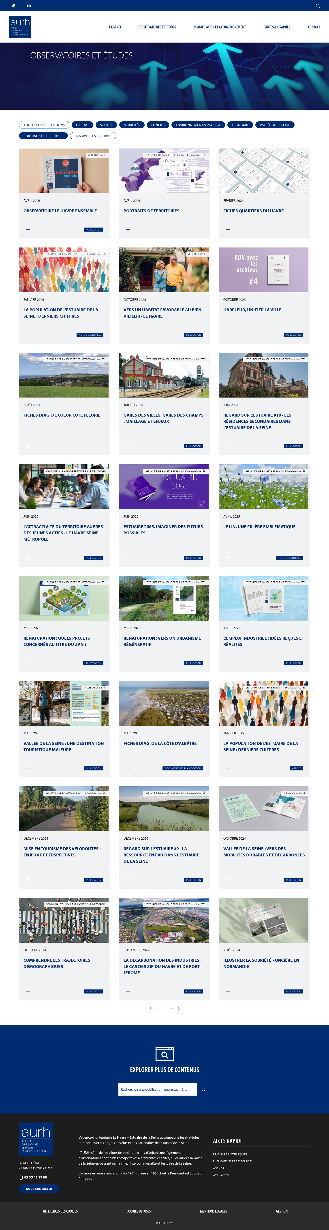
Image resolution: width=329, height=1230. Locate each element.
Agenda (218, 1168)
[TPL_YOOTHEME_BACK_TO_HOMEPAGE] (20, 27)
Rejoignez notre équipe (230, 1154)
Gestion (282, 1211)
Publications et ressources (233, 1161)
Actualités (221, 1175)
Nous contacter (39, 1189)
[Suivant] (178, 1008)
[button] (318, 6)
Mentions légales (213, 1211)
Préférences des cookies (59, 1211)
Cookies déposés (139, 1211)
